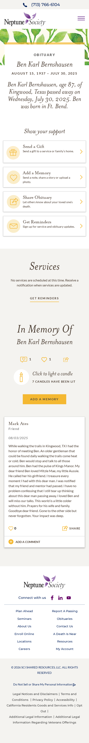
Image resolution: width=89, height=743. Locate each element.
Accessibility (65, 700)
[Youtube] (69, 598)
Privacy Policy (42, 700)
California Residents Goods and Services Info (40, 705)
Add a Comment (28, 542)
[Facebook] (52, 598)
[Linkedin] (60, 598)
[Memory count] (23, 359)
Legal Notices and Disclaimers (35, 694)
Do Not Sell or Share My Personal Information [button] (42, 684)
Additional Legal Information (30, 717)
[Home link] (25, 19)
